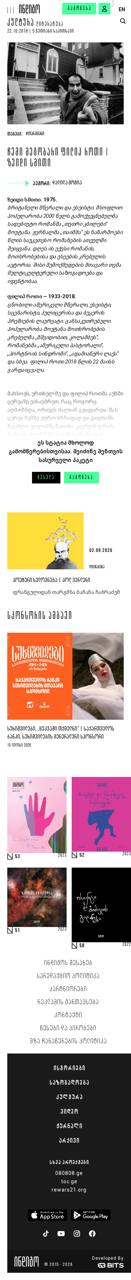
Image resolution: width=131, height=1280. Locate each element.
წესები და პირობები (68, 1028)
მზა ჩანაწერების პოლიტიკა (68, 1041)
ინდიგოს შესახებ (68, 963)
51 (17, 931)
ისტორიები (69, 1068)
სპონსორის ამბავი (39, 616)
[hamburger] (9, 6)
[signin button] (104, 8)
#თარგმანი (35, 134)
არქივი (69, 1140)
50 (81, 946)
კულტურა (20, 23)
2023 (62, 855)
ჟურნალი (69, 1126)
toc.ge (69, 1181)
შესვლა (46, 478)
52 (81, 855)
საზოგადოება (69, 1082)
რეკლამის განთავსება (68, 1002)
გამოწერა (80, 9)
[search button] (123, 21)
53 (17, 857)
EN (122, 9)
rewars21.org (69, 1190)
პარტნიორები (68, 989)
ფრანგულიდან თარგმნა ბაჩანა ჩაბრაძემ (66, 592)
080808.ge (69, 1173)
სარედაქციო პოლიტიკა (68, 976)
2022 (126, 944)
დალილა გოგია (67, 183)
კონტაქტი (68, 1015)
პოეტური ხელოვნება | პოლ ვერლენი (51, 580)
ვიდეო (69, 1111)
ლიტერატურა (50, 24)
